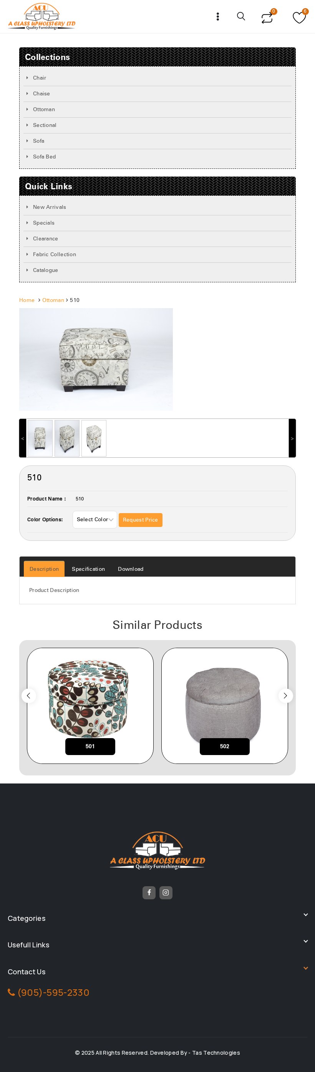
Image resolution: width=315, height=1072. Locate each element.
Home (27, 300)
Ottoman (53, 300)
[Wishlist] (298, 16)
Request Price (140, 520)
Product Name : (46, 499)
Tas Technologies (216, 1052)
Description (44, 569)
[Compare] (267, 16)
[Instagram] (165, 892)
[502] (224, 706)
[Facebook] (149, 892)
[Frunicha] (42, 16)
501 (90, 746)
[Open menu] (218, 16)
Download (130, 569)
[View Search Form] (241, 16)
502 (225, 746)
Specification (88, 569)
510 (80, 499)
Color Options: (45, 519)
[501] (90, 706)
